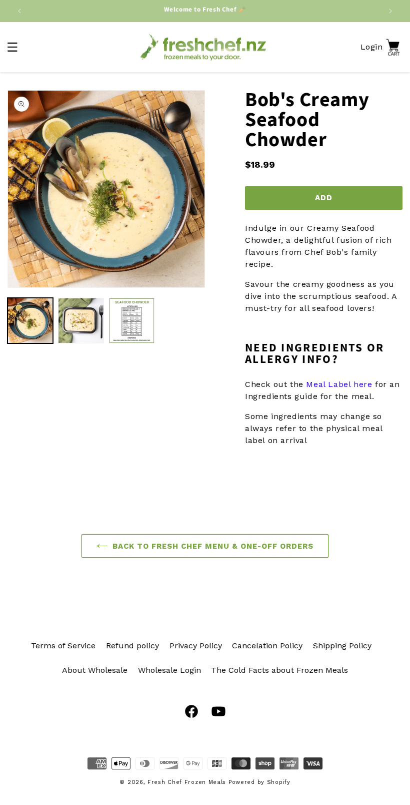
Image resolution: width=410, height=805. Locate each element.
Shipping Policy (342, 645)
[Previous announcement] (19, 11)
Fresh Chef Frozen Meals (187, 782)
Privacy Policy (196, 645)
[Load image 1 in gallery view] (30, 320)
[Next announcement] (391, 11)
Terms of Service (63, 645)
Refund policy (132, 645)
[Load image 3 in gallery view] (131, 320)
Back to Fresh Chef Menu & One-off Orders (213, 546)
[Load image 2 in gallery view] (81, 320)
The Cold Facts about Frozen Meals (279, 670)
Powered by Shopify (259, 782)
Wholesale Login (169, 670)
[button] (13, 47)
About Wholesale (95, 670)
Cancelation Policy (267, 645)
